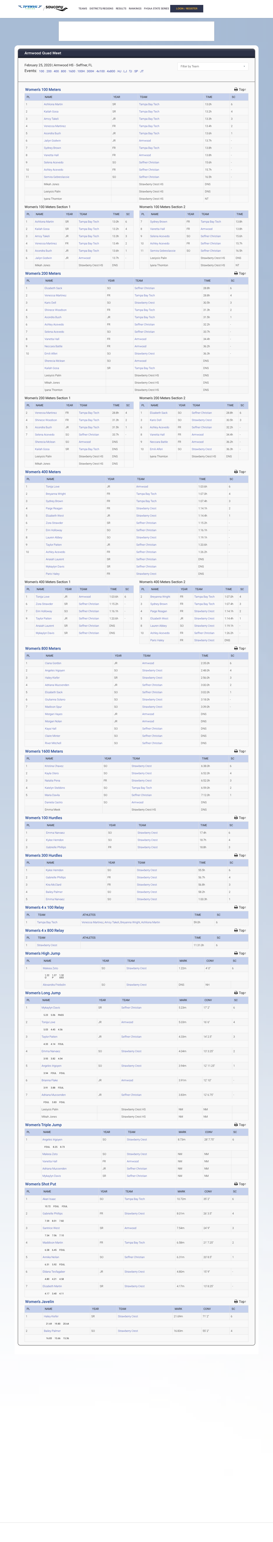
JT (142, 71)
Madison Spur (53, 706)
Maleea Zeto (50, 968)
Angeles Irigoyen (55, 670)
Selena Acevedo (53, 162)
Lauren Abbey (54, 537)
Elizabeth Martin (52, 1286)
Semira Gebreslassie (56, 177)
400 (56, 71)
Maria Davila (52, 795)
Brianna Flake (50, 1080)
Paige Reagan (54, 508)
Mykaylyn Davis (55, 566)
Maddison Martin (53, 1242)
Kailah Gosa (51, 111)
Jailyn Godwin (52, 140)
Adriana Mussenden (57, 685)
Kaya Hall (50, 728)
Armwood (145, 140)
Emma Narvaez (55, 832)
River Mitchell (53, 743)
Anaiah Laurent (55, 559)
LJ (125, 71)
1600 (71, 71)
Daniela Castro (53, 802)
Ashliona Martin (53, 104)
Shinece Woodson (56, 310)
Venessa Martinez (55, 126)
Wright (130, 922)
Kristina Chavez (54, 766)
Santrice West (51, 1228)
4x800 (111, 71)
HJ (119, 71)
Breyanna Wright (56, 493)
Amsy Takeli (51, 118)
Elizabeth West (55, 515)
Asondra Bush (52, 133)
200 (49, 71)
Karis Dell (50, 302)
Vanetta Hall (51, 155)
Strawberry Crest (145, 302)
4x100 (100, 71)
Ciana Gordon (53, 663)
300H (90, 71)
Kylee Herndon (55, 840)
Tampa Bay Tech (149, 104)
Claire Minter (52, 735)
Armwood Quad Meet (43, 53)
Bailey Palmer (54, 892)
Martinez (92, 922)
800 (63, 71)
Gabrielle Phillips (56, 847)
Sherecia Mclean (55, 360)
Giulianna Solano (55, 699)
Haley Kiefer (52, 677)
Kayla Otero (52, 773)
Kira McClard (53, 884)
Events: (31, 70)
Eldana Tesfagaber (54, 1271)
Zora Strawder (54, 522)
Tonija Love (53, 486)
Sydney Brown (52, 147)
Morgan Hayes (53, 714)
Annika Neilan (51, 1257)
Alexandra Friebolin (54, 984)
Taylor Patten (54, 544)
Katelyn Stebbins (55, 787)
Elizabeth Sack (53, 288)
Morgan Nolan (53, 721)
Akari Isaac (49, 1199)
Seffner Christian (149, 162)
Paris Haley (53, 573)
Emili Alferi (51, 353)
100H (81, 71)
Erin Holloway (54, 530)
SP (136, 71)
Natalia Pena (52, 780)
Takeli (112, 922)
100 (41, 71)
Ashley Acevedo (53, 169)
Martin (150, 922)
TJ (130, 71)
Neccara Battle (53, 346)
